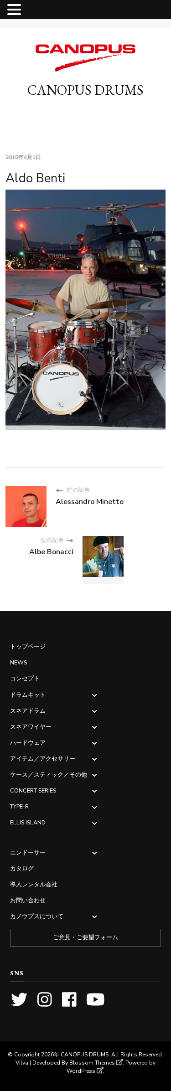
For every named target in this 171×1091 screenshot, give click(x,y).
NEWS (18, 662)
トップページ (28, 646)
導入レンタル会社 (33, 884)
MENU (37, 11)
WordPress (81, 1071)
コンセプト (25, 678)
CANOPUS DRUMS (85, 90)
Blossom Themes (92, 1062)
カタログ (22, 868)
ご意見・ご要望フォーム (85, 937)
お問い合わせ (28, 900)
